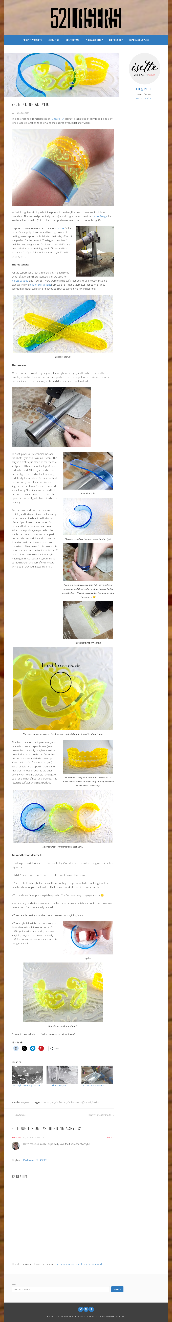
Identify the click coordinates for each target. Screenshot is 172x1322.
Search (15, 1284)
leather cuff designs (40, 284)
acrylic (55, 1102)
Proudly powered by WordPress (66, 1316)
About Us (54, 39)
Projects (25, 1102)
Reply (109, 1137)
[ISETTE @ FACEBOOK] (91, 1309)
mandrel (59, 228)
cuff (81, 1102)
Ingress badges (20, 280)
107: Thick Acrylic (57, 1085)
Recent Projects (32, 39)
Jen (13, 113)
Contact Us (72, 39)
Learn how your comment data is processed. (78, 1264)
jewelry (95, 1102)
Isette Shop (116, 39)
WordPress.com (115, 1316)
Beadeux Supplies (139, 39)
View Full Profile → (145, 98)
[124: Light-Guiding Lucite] (27, 1075)
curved (87, 1102)
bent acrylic (64, 1102)
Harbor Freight (100, 216)
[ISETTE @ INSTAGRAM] (86, 1309)
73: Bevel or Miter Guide (99, 1115)
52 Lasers (46, 1102)
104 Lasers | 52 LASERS (35, 1160)
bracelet (75, 1102)
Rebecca (16, 1137)
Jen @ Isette (144, 89)
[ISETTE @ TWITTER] (80, 1309)
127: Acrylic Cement (92, 1085)
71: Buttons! (20, 1115)
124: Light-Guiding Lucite (26, 1085)
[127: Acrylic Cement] (97, 1075)
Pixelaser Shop (94, 39)
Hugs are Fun (57, 118)
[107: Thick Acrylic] (62, 1075)
